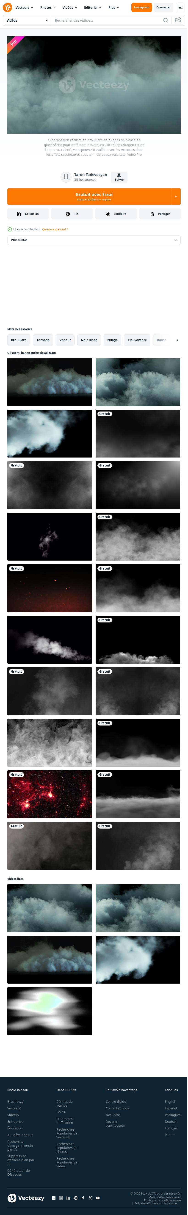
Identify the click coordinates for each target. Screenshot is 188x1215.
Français (167, 1126)
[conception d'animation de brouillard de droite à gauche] (138, 586)
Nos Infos (110, 1113)
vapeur (65, 338)
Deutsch (167, 1119)
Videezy (13, 1113)
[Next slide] (170, 338)
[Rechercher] (166, 20)
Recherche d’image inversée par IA (19, 1143)
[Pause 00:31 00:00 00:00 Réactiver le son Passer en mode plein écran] (94, 85)
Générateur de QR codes (18, 1170)
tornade (43, 338)
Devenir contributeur (113, 1121)
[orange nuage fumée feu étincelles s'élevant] (49, 586)
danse (161, 338)
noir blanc (89, 338)
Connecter (164, 7)
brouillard (19, 338)
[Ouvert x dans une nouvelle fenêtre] (90, 1196)
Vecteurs (22, 7)
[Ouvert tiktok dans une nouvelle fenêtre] (83, 1196)
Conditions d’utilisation (161, 1195)
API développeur (20, 1133)
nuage (112, 338)
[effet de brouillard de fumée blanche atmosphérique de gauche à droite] (138, 432)
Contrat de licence (63, 1101)
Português (169, 1113)
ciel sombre (137, 338)
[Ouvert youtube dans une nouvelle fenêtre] (98, 1196)
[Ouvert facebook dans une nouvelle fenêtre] (53, 1196)
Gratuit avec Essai (94, 196)
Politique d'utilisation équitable (152, 1201)
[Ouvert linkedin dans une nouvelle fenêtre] (68, 1196)
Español (167, 1106)
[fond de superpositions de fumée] (49, 483)
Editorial (90, 7)
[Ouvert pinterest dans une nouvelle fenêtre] (75, 1196)
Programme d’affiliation (64, 1118)
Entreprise (15, 1119)
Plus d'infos (19, 238)
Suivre (119, 179)
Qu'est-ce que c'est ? (55, 229)
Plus (111, 7)
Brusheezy (15, 1099)
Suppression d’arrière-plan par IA (17, 1158)
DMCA (59, 1110)
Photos (46, 7)
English (167, 1099)
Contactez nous (115, 1106)
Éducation (15, 1126)
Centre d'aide (113, 1099)
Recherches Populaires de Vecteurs (65, 1131)
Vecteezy (14, 1106)
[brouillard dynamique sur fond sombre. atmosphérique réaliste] (49, 741)
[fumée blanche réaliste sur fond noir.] (49, 535)
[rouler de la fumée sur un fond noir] (138, 535)
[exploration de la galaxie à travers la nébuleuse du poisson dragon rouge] (49, 792)
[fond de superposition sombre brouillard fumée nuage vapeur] (138, 483)
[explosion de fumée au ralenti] (138, 638)
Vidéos (68, 7)
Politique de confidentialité (159, 1198)
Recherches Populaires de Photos (65, 1146)
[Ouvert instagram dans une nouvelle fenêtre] (61, 1196)
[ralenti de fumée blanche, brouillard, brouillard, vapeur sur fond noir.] (49, 844)
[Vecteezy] (7, 7)
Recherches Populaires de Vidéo (65, 1160)
